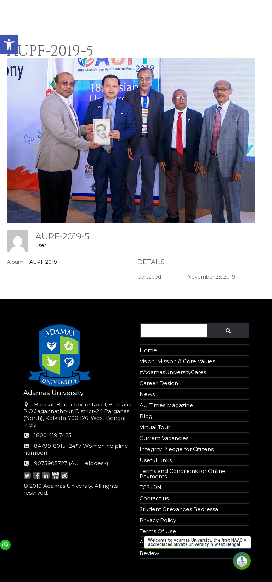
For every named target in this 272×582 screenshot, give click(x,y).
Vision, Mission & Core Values (177, 361)
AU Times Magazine (166, 405)
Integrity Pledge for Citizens (177, 449)
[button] (9, 44)
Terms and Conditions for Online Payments (183, 474)
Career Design (159, 383)
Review (149, 553)
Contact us (154, 498)
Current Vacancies (164, 438)
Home (148, 350)
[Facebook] (37, 476)
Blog (146, 416)
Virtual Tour (155, 427)
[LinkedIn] (46, 476)
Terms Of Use (158, 531)
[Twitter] (27, 476)
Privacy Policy (158, 520)
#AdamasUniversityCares (173, 372)
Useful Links (156, 460)
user (40, 245)
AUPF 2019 (43, 262)
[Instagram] (65, 476)
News (147, 394)
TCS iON (151, 487)
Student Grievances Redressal (180, 509)
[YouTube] (55, 476)
